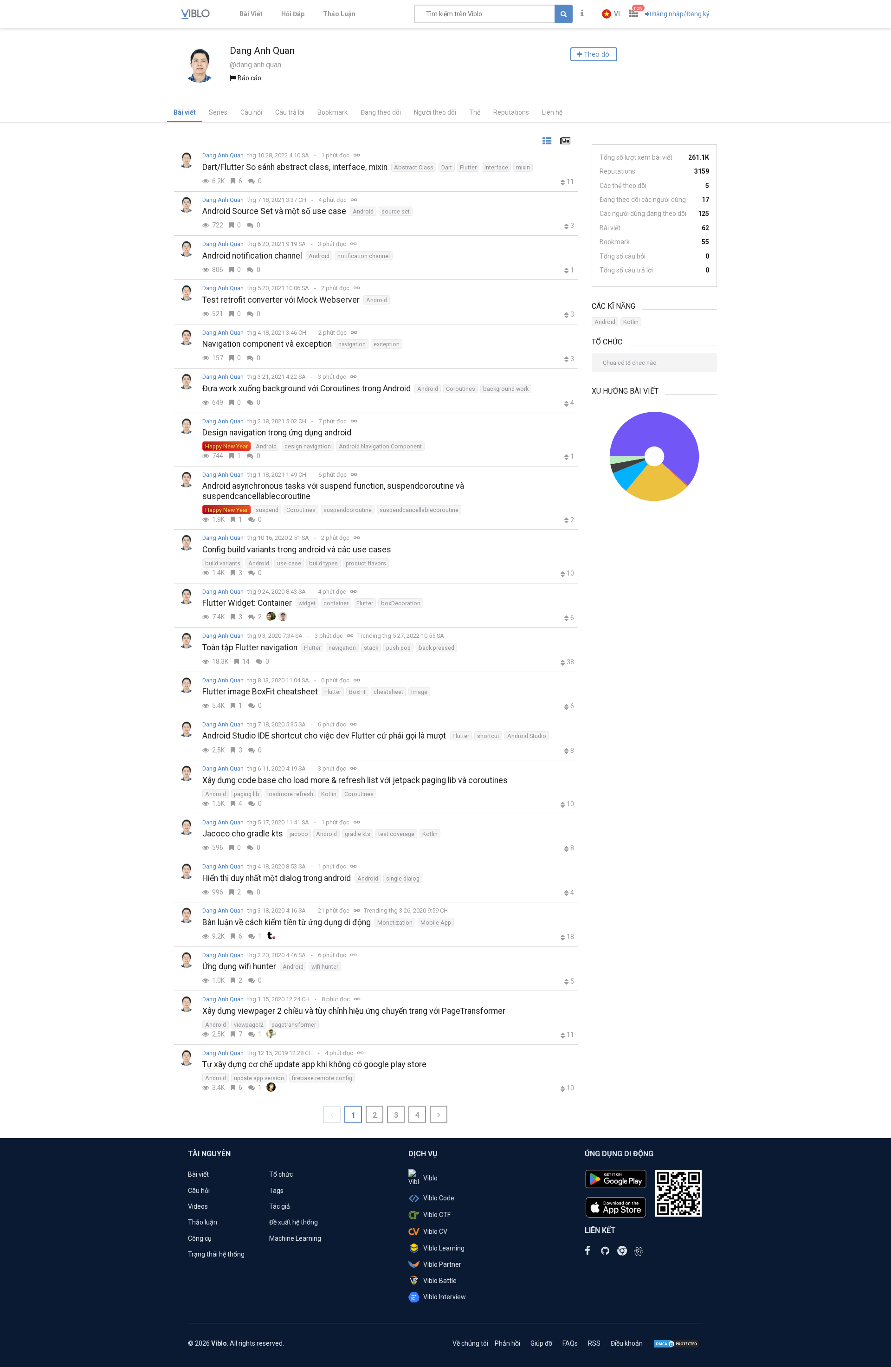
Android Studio (526, 735)
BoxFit (357, 691)
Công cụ (200, 1238)
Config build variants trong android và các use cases (296, 549)
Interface (496, 167)
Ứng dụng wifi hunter (239, 966)
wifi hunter (324, 966)
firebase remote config (322, 1078)
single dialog (403, 878)
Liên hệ (552, 112)
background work (506, 388)
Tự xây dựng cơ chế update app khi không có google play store (314, 1064)
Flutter (468, 167)
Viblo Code (438, 1198)
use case (289, 563)
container (336, 603)
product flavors (366, 563)
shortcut (488, 735)
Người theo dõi (435, 112)
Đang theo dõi (381, 112)
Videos (198, 1206)
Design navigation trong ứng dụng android (276, 432)
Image (419, 691)
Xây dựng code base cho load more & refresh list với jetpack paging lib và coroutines (355, 780)
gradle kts (357, 833)
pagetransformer (293, 1024)
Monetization (395, 922)
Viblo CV (435, 1231)
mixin (523, 167)
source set (395, 211)
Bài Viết (251, 14)
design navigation (307, 446)
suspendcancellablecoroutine (419, 509)
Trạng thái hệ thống (216, 1254)
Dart (446, 167)
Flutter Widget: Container (247, 603)
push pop (398, 647)
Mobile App (435, 922)
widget (307, 603)
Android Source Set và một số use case (274, 211)
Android (363, 211)
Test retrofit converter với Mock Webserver (281, 299)
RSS (594, 1343)
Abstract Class (413, 167)
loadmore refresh (290, 793)
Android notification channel (252, 255)
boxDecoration (400, 603)
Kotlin (328, 793)
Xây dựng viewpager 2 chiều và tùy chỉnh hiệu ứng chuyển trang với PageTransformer (353, 1011)
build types (323, 563)
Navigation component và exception (267, 344)
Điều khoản (627, 1343)
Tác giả (279, 1206)
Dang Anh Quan (223, 155)
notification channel (363, 256)
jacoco (299, 833)
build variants (222, 563)
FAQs (570, 1343)
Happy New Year (226, 446)
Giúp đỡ (541, 1343)
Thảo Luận (339, 14)
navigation (352, 344)
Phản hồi (507, 1343)
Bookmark (332, 112)
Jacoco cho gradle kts (242, 833)
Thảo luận (202, 1222)
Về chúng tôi (470, 1343)
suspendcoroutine (347, 509)
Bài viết (185, 112)
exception (387, 344)
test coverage (396, 833)
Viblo (430, 1178)
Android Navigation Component (380, 446)
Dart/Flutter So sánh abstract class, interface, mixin (294, 167)
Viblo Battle (440, 1280)
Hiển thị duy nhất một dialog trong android (276, 878)
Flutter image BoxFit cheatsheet (260, 691)
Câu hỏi (251, 112)
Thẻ (474, 112)
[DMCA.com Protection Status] (676, 1343)
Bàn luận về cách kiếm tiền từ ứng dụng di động (286, 922)
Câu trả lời (289, 112)
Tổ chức (281, 1174)
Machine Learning (295, 1238)
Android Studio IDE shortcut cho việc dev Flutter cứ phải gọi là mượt (324, 735)
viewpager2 (249, 1024)
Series (218, 112)
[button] (611, 13)
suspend (267, 509)
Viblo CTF (437, 1214)
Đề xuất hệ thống (293, 1222)
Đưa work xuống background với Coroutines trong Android (306, 388)
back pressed (436, 647)
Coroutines (460, 388)
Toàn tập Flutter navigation (249, 647)
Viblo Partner (442, 1264)
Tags (276, 1190)
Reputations (511, 112)
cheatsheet (388, 691)
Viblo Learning (444, 1248)
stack (371, 647)
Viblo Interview (444, 1297)
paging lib (246, 793)
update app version (259, 1078)
